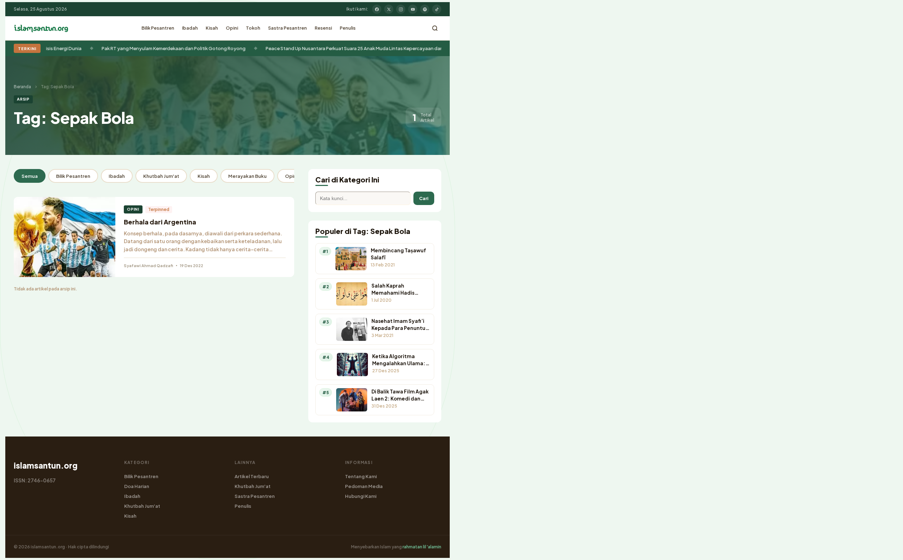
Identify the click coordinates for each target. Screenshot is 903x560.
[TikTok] (436, 9)
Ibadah (190, 28)
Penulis (348, 28)
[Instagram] (400, 9)
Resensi (323, 28)
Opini (232, 28)
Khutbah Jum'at (161, 176)
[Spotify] (424, 9)
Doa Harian (136, 486)
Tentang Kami (361, 476)
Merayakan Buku (247, 176)
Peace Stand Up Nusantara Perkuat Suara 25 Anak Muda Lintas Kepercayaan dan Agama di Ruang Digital (359, 48)
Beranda (22, 86)
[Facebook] (376, 9)
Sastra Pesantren (287, 28)
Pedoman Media (364, 486)
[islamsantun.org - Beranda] (41, 28)
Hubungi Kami (360, 496)
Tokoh (253, 28)
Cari (424, 198)
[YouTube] (412, 9)
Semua (30, 176)
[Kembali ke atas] (885, 549)
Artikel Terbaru (252, 476)
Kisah (212, 28)
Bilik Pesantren (157, 28)
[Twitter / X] (388, 9)
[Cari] (435, 28)
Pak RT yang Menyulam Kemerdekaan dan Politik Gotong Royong (152, 48)
